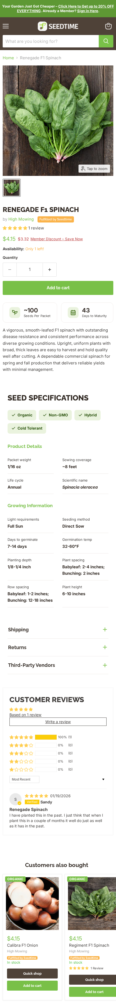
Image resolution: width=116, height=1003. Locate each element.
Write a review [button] (58, 721)
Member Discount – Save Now (56, 239)
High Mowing (21, 219)
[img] (37, 795)
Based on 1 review (25, 714)
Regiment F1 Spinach (89, 945)
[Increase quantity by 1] (50, 270)
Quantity (10, 258)
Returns (17, 647)
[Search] (106, 41)
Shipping (18, 629)
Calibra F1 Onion (22, 945)
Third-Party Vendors (31, 665)
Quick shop (32, 973)
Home (8, 57)
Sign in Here (87, 11)
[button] (15, 228)
